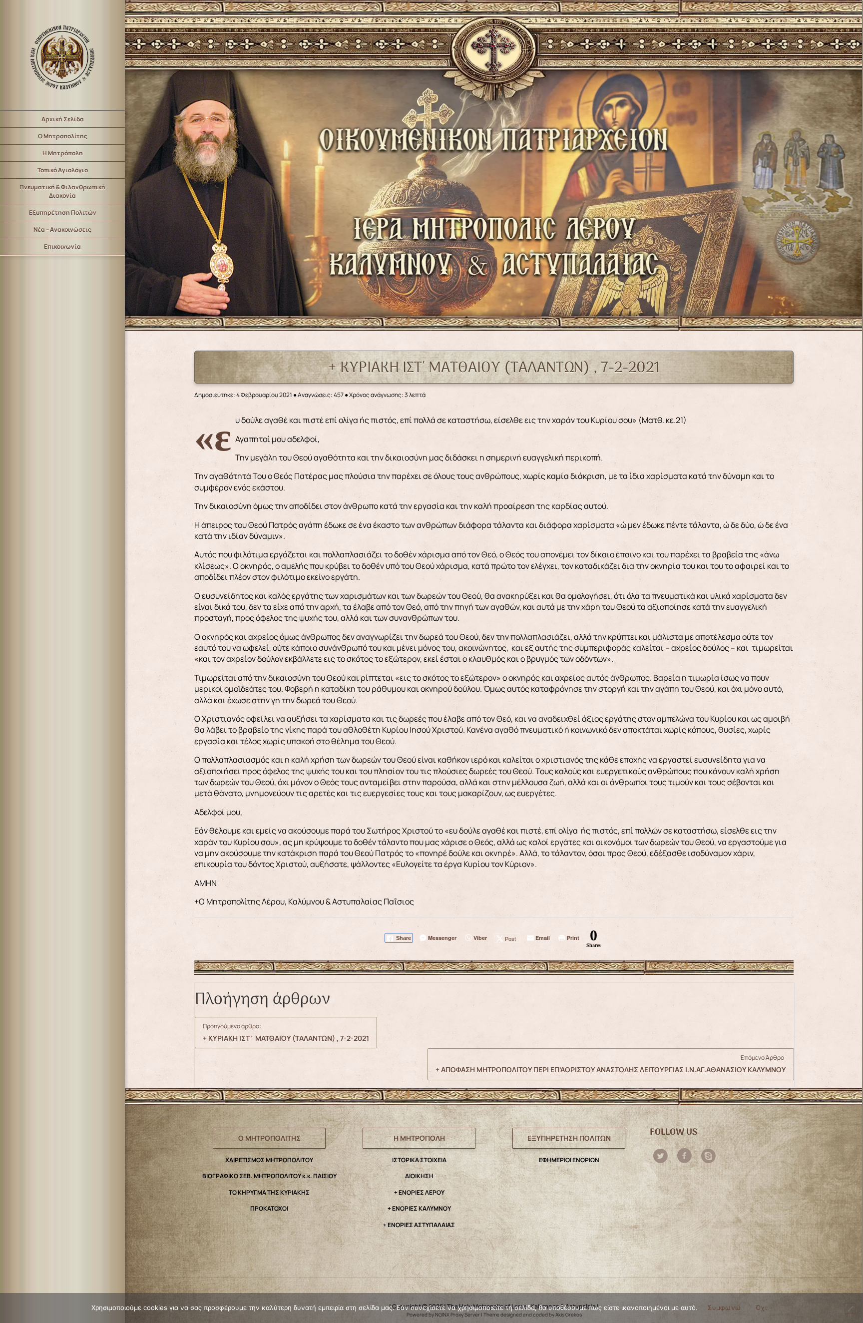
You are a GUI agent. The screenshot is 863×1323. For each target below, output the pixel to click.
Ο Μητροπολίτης (62, 136)
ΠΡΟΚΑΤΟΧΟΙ (269, 1208)
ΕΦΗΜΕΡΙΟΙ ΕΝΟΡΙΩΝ (569, 1160)
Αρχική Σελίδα (62, 119)
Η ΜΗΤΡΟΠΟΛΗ (419, 1138)
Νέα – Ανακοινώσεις (62, 229)
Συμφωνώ (724, 1308)
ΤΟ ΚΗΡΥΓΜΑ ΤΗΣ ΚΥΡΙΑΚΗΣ (269, 1192)
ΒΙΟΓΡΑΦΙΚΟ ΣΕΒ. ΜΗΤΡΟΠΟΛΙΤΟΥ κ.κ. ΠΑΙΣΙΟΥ (269, 1176)
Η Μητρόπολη (62, 153)
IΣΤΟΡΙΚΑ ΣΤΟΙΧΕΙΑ (419, 1160)
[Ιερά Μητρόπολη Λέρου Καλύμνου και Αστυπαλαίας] (62, 54)
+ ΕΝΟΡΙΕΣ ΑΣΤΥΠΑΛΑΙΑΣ (419, 1225)
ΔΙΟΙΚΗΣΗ (419, 1176)
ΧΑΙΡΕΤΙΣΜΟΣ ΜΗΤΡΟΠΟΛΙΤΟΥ (269, 1160)
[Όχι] (850, 1308)
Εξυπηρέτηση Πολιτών (62, 212)
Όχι (761, 1308)
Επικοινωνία (62, 246)
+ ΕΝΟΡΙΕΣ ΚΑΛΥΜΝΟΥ (419, 1208)
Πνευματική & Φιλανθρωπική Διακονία (62, 191)
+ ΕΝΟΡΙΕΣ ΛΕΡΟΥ (419, 1192)
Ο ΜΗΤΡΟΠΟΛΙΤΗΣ (269, 1138)
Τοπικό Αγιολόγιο (62, 170)
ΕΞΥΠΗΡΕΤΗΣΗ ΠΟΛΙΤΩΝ (569, 1138)
